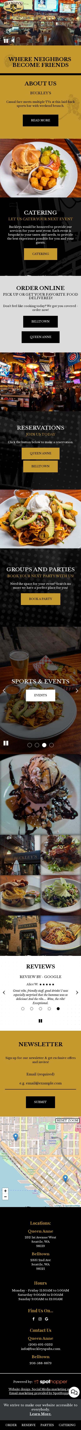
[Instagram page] (61, 7)
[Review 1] (22, 1008)
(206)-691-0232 (40, 1344)
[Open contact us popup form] (74, 1392)
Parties (47, 1425)
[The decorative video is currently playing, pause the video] (6, 40)
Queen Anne (36, 339)
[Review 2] (31, 1008)
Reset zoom (67, 1120)
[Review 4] (49, 1008)
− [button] (5, 1196)
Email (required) (40, 1074)
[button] (30, 745)
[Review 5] (58, 1008)
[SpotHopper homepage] (50, 1381)
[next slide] (77, 690)
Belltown (36, 324)
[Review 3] (40, 1008)
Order (11, 1425)
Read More (36, 122)
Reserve (29, 1425)
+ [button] (5, 1190)
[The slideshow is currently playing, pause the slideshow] (6, 743)
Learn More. (40, 1414)
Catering (40, 254)
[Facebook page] (55, 7)
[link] (15, 1137)
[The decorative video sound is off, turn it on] (13, 40)
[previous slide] (4, 690)
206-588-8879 (40, 1363)
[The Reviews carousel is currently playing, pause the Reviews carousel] (40, 1021)
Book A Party (40, 599)
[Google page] (66, 7)
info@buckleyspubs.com (40, 1349)
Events (40, 695)
